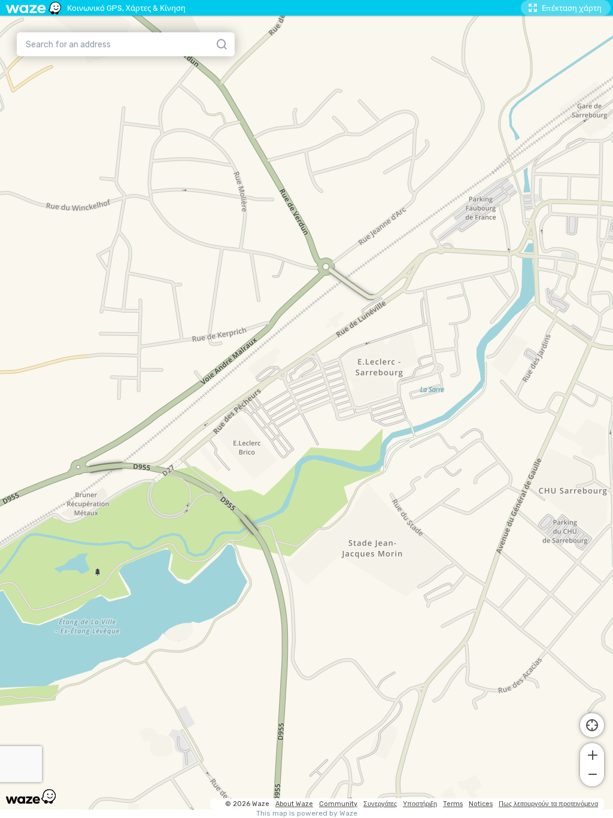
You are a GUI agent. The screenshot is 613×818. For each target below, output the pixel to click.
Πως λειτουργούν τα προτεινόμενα (548, 804)
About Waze (294, 804)
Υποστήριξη (420, 804)
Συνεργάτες (380, 804)
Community (338, 804)
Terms (453, 804)
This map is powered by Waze (306, 813)
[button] (592, 754)
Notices (481, 804)
